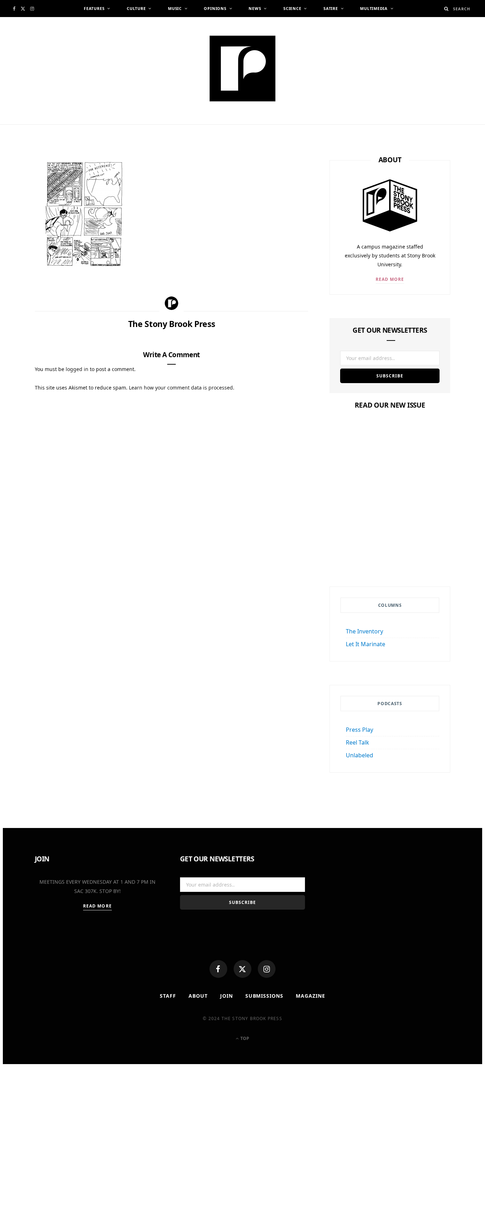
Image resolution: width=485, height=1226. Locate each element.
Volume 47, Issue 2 (389, 539)
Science (292, 8)
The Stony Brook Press (84, 127)
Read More (390, 279)
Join (226, 995)
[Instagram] (267, 969)
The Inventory (364, 631)
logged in (77, 369)
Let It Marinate (365, 644)
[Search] (446, 8)
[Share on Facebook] (18, 188)
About (198, 995)
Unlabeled (359, 755)
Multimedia (374, 8)
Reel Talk (357, 742)
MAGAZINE (310, 995)
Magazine (389, 525)
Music (175, 8)
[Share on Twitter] (18, 206)
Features (94, 8)
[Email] (18, 241)
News (255, 8)
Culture (136, 8)
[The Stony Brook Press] (242, 68)
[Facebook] (218, 969)
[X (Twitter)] (242, 969)
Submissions (264, 995)
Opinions (215, 8)
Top (244, 1038)
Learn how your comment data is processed (181, 387)
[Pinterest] (18, 223)
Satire (330, 8)
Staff (168, 995)
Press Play (359, 730)
